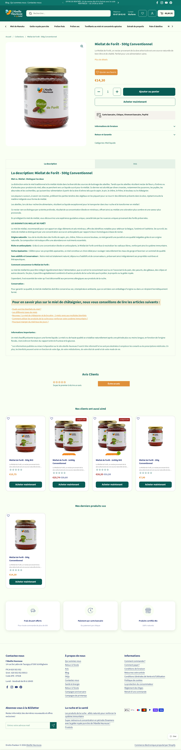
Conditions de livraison (134, 668)
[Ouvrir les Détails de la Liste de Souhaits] (142, 13)
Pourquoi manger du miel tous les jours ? (30, 321)
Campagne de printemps (76, 695)
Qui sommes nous (18, 2)
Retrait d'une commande (135, 691)
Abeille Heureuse (33, 745)
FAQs (67, 676)
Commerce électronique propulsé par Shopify (155, 745)
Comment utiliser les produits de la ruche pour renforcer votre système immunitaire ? (50, 318)
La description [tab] (50, 163)
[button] (166, 13)
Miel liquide (110, 142)
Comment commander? (134, 661)
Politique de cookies (133, 680)
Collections (19, 36)
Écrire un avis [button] (114, 383)
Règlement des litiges (133, 688)
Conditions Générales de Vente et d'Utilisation (144, 676)
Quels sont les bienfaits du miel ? (26, 309)
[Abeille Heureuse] (14, 13)
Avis (67, 668)
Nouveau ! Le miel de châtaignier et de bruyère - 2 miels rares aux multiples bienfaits (49, 315)
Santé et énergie (72, 684)
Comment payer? (132, 665)
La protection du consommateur (138, 684)
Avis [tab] (135, 163)
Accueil (8, 36)
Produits (69, 727)
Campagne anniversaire (75, 691)
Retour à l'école (72, 665)
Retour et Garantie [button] (103, 134)
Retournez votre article (134, 672)
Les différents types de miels (24, 312)
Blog (7, 2)
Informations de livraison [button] (106, 126)
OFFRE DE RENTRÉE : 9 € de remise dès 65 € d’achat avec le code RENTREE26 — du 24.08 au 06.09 (90, 3)
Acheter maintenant (135, 102)
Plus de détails (101, 59)
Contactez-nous (34, 2)
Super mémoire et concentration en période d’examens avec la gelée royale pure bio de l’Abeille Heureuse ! (89, 722)
